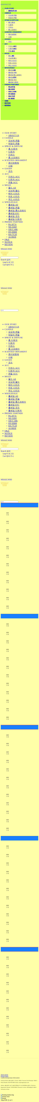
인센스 (10, 27)
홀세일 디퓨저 (13, 82)
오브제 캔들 (12, 15)
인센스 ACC (12, 46)
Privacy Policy (4, 1076)
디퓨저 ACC (12, 48)
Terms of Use (4, 1075)
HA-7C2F (11, 96)
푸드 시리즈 (12, 65)
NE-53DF (11, 89)
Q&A (6, 100)
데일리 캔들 (12, 17)
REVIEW (8, 105)
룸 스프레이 (12, 29)
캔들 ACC (11, 51)
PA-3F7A (11, 87)
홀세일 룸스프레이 (14, 75)
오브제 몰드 (12, 58)
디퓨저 (10, 25)
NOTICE (8, 103)
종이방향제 (12, 34)
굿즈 (10, 41)
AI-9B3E (11, 98)
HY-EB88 (11, 94)
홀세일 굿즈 (12, 80)
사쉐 (10, 37)
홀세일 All (12, 70)
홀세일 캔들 (12, 72)
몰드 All (11, 56)
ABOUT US (12, 10)
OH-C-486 (12, 91)
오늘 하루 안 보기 (6, 1100)
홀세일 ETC (12, 77)
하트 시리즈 (12, 63)
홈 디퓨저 (11, 22)
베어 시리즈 (12, 60)
